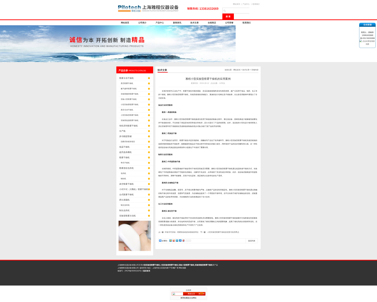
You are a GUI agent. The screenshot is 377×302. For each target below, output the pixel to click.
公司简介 (142, 22)
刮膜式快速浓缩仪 (128, 142)
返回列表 (251, 241)
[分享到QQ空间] (170, 240)
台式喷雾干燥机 (126, 194)
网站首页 (236, 4)
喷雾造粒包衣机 (126, 168)
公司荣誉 (229, 22)
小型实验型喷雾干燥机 (129, 115)
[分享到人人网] (180, 240)
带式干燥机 (125, 163)
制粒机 (123, 179)
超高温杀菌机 (125, 152)
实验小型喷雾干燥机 (129, 99)
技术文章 (194, 22)
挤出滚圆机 (124, 200)
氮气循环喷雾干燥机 (129, 89)
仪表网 (188, 290)
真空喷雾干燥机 (127, 83)
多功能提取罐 (125, 136)
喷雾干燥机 (124, 157)
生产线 (122, 131)
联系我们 (256, 4)
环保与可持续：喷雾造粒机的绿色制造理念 (182, 232)
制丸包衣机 (125, 205)
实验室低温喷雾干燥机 (129, 120)
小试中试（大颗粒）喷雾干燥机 (133, 189)
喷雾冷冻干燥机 (126, 78)
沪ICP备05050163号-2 (134, 271)
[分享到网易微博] (183, 240)
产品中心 (246, 4)
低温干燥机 (124, 147)
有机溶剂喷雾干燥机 (128, 126)
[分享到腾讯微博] (176, 240)
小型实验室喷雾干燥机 (129, 105)
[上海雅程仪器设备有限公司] (167, 9)
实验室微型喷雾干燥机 (129, 94)
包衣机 (123, 173)
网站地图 (182, 268)
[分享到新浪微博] (173, 240)
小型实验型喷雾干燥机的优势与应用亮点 (223, 232)
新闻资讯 (177, 22)
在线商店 (212, 22)
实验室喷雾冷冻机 (127, 216)
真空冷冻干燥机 (127, 110)
